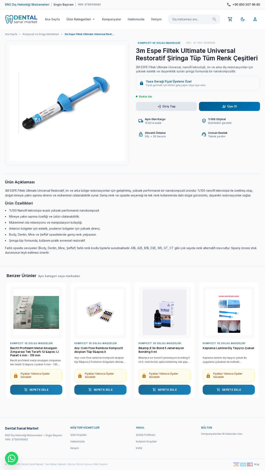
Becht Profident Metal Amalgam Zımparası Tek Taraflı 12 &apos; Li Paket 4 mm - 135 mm (34, 351)
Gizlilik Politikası (145, 434)
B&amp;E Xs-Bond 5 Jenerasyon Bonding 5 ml (161, 350)
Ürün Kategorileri (80, 19)
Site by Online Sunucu (80, 464)
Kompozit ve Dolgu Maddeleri (41, 34)
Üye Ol (229, 106)
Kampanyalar (111, 19)
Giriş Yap (166, 106)
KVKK (139, 448)
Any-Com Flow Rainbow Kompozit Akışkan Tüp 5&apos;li (98, 350)
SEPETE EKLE (36, 389)
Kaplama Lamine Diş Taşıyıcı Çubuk (228, 348)
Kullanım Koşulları (146, 441)
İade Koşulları (78, 434)
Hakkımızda (136, 19)
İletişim (156, 19)
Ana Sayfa (52, 19)
